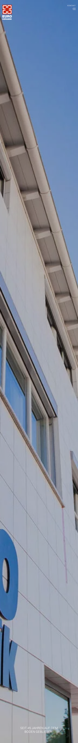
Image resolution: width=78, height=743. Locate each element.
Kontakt (71, 5)
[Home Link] (7, 13)
